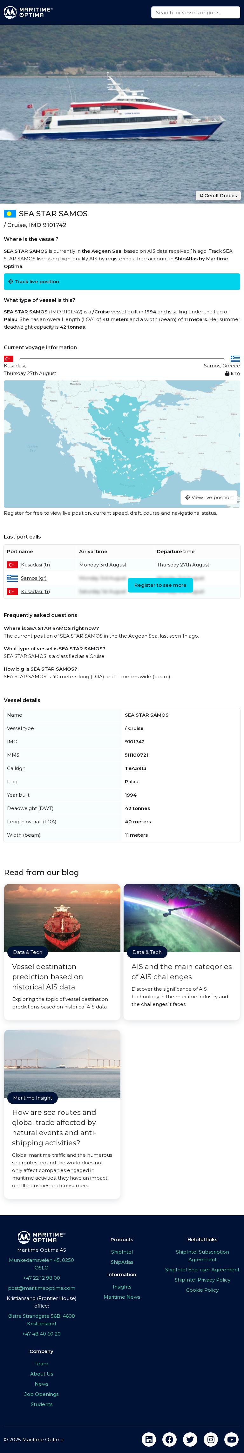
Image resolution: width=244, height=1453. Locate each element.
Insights (122, 1287)
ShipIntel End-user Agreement (202, 1270)
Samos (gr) (34, 578)
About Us (41, 1374)
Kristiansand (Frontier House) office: (42, 1302)
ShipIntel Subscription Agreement (202, 1255)
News (41, 1384)
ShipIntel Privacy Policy (202, 1280)
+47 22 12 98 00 (41, 1278)
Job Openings (41, 1394)
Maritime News (122, 1297)
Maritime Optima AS (41, 1250)
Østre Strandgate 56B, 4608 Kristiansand (41, 1320)
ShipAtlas (122, 1262)
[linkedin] (149, 1439)
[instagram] (211, 1439)
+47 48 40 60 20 (41, 1334)
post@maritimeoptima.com (41, 1288)
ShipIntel (122, 1252)
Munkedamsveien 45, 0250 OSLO (41, 1264)
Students (41, 1404)
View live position (212, 497)
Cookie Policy (202, 1290)
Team (41, 1364)
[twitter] (190, 1439)
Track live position (37, 281)
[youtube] (231, 1439)
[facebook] (169, 1439)
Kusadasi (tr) (35, 565)
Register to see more (160, 585)
